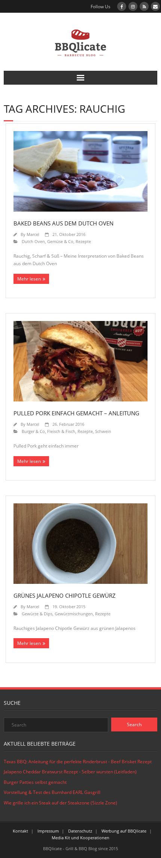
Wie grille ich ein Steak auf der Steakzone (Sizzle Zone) (60, 803)
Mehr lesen (29, 279)
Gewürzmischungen (74, 613)
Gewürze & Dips (37, 613)
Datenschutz (80, 831)
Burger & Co (33, 431)
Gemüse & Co (60, 241)
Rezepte (83, 241)
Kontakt (20, 831)
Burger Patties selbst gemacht (35, 782)
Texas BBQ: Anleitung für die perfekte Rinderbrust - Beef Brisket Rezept (78, 761)
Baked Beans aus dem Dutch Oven (63, 223)
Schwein (103, 431)
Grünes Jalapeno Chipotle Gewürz (64, 595)
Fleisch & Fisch (61, 431)
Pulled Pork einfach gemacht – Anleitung (76, 413)
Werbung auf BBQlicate (123, 831)
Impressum (48, 831)
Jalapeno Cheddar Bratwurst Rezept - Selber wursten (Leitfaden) (70, 771)
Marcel (33, 234)
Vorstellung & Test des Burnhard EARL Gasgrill (52, 792)
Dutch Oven (33, 241)
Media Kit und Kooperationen (80, 837)
